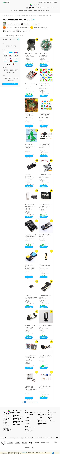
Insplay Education (5, 437)
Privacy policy (39, 420)
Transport (39, 412)
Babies (26, 432)
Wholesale (50, 415)
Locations (50, 417)
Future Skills (17, 15)
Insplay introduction (52, 412)
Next (37, 402)
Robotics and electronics (30, 412)
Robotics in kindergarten (45, 437)
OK (52, 452)
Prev (22, 402)
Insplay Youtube (14, 437)
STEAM (49, 420)
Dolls (26, 418)
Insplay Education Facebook (25, 437)
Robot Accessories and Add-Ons (42, 15)
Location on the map (7, 430)
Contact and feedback (41, 421)
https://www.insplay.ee (18, 416)
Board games (28, 420)
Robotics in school (36, 437)
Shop (11, 15)
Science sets (28, 424)
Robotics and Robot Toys (27, 15)
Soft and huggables (29, 430)
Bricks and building (29, 414)
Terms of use (39, 418)
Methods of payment (41, 414)
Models (26, 415)
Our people (50, 414)
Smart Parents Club (55, 437)
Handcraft (27, 423)
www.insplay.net (16, 424)
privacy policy (24, 452)
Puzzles (26, 421)
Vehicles (27, 417)
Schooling (50, 418)
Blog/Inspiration (51, 421)
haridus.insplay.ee (17, 419)
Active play (27, 426)
